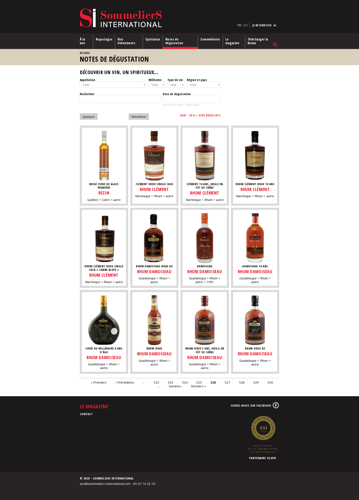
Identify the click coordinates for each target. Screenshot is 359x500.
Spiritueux (152, 39)
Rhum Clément (154, 189)
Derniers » (198, 386)
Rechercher (87, 94)
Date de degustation (177, 94)
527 (227, 382)
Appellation (87, 80)
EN (245, 25)
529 (256, 382)
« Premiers (99, 382)
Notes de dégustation (174, 41)
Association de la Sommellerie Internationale (262, 434)
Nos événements (126, 41)
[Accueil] (157, 18)
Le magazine (232, 41)
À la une (82, 41)
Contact (86, 414)
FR (239, 25)
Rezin (103, 193)
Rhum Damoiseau (154, 271)
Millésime (155, 80)
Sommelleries (210, 39)
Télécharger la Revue (258, 41)
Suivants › (175, 386)
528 (242, 382)
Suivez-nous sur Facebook (251, 405)
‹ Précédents (124, 382)
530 (270, 382)
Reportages (104, 39)
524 (185, 382)
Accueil (85, 53)
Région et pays (197, 80)
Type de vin (175, 80)
